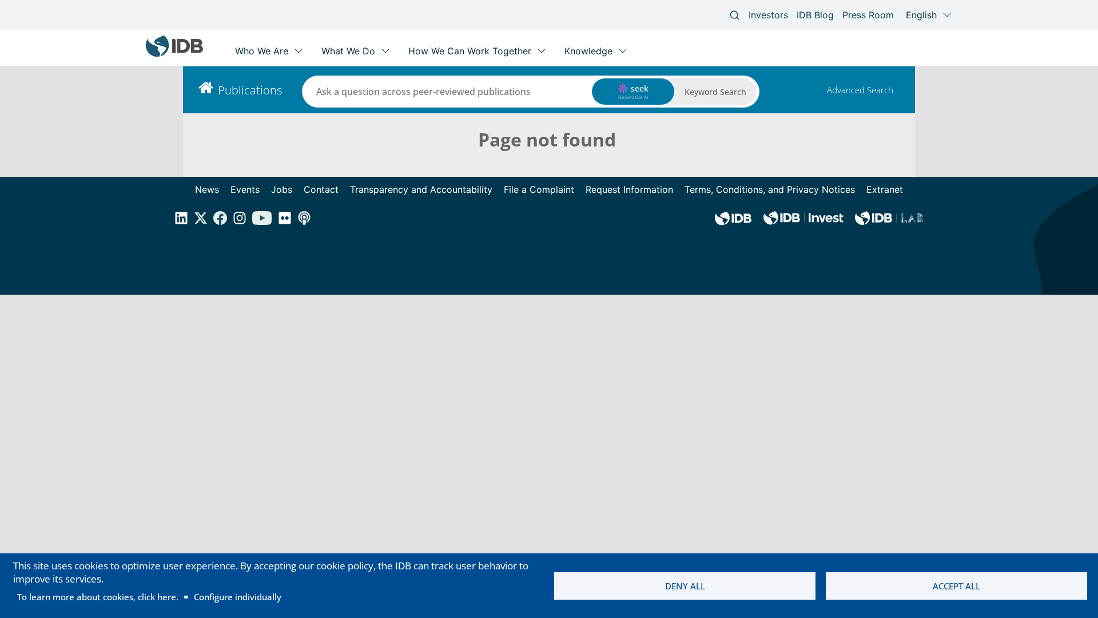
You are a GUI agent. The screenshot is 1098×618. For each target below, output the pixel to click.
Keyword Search (715, 91)
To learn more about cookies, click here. (97, 597)
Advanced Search (860, 90)
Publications (250, 90)
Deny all (685, 586)
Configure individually (237, 597)
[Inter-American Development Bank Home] (174, 54)
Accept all (956, 586)
